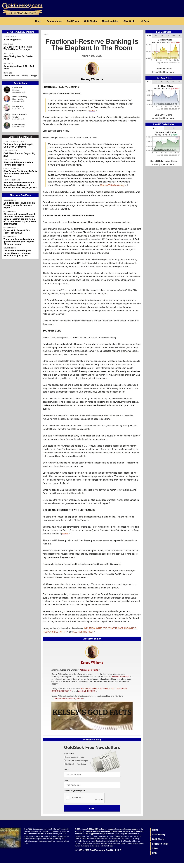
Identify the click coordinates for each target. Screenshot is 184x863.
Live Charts (164, 68)
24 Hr (149, 36)
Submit (92, 808)
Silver (155, 848)
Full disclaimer (80, 846)
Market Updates (110, 21)
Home (38, 21)
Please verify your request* (74, 790)
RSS (154, 853)
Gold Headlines (10, 200)
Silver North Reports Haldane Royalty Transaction (18, 163)
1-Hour (155, 72)
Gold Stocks (90, 21)
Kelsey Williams (92, 79)
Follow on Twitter (160, 843)
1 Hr (155, 36)
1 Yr (173, 36)
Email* (66, 780)
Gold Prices (73, 21)
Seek (146, 21)
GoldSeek (17, 87)
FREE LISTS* (69, 753)
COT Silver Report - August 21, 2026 (19, 154)
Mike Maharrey (19, 96)
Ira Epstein (17, 106)
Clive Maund (18, 124)
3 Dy (167, 36)
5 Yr (179, 36)
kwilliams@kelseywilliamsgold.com (68, 698)
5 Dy (161, 36)
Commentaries (54, 21)
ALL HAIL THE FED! (87, 691)
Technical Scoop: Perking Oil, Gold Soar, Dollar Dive (19, 145)
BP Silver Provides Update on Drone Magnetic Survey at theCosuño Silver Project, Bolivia (20, 185)
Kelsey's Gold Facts (89, 669)
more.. (173, 72)
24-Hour (164, 72)
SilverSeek (129, 21)
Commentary (158, 834)
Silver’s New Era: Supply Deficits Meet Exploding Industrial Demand (20, 173)
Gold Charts (158, 839)
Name (66, 770)
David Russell (19, 114)
